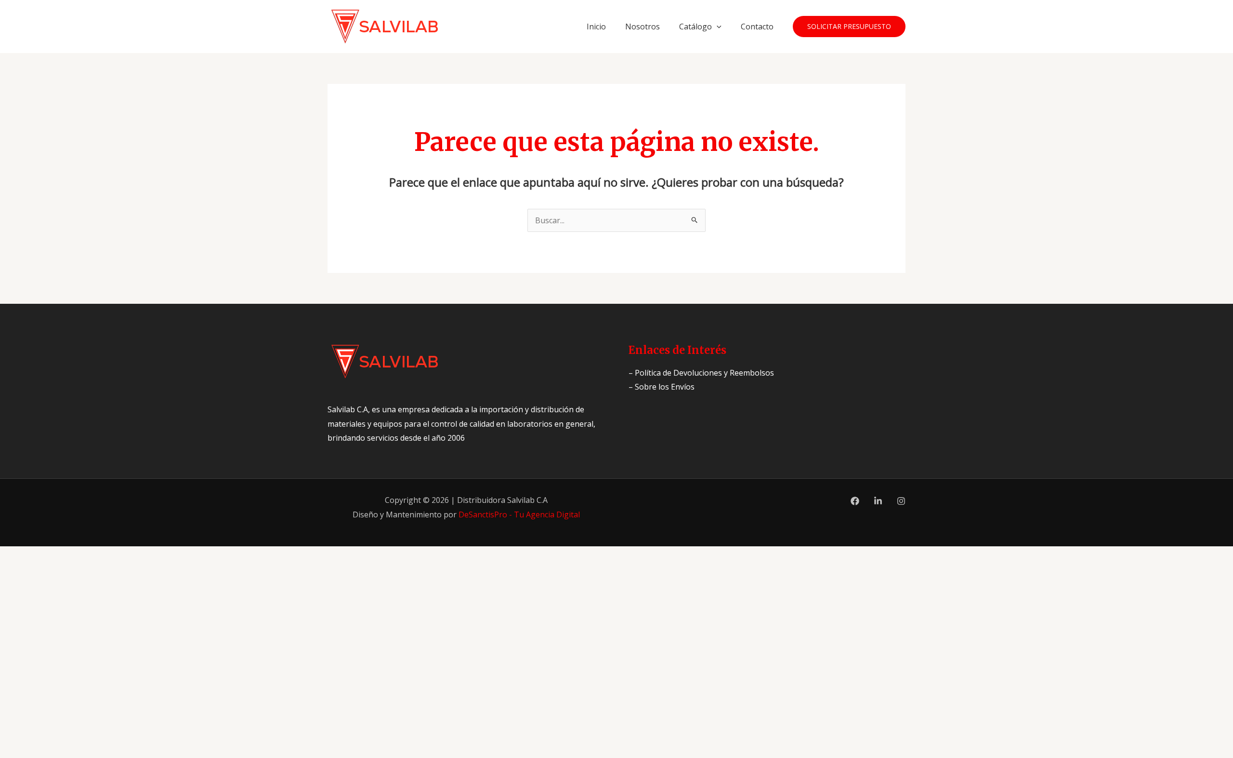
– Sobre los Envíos (662, 386)
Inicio (596, 26)
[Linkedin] (878, 501)
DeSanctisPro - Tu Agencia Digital (519, 514)
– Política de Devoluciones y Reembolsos (701, 372)
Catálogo (695, 26)
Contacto (757, 26)
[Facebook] (855, 501)
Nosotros (642, 26)
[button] (716, 26)
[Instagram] (901, 501)
